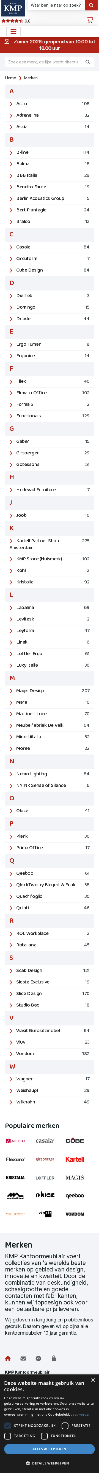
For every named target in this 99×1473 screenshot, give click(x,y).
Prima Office (53, 848)
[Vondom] (79, 1217)
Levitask (53, 619)
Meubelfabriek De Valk (53, 725)
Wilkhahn (53, 1102)
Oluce (53, 811)
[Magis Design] (79, 1181)
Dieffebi (53, 296)
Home (10, 78)
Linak (53, 642)
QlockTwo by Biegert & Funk (53, 885)
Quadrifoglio (53, 896)
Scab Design (53, 970)
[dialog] (49, 1423)
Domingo (53, 307)
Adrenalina (53, 115)
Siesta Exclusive (53, 982)
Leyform (53, 631)
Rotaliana (53, 945)
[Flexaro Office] (20, 1162)
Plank (53, 836)
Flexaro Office (53, 393)
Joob (53, 515)
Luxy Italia (53, 665)
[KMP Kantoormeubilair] (13, 8)
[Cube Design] (79, 1144)
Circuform (53, 259)
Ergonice (53, 356)
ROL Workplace (53, 933)
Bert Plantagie (53, 210)
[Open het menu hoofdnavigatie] (13, 31)
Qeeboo (53, 873)
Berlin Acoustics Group (53, 198)
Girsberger (53, 453)
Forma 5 (53, 404)
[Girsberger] (49, 1162)
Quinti (53, 908)
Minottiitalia (53, 737)
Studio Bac (53, 1005)
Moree (53, 748)
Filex (53, 381)
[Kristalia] (20, 1181)
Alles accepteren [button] (49, 1449)
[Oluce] (49, 1199)
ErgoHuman (53, 344)
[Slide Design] (20, 1217)
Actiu (53, 104)
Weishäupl (53, 1090)
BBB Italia (53, 175)
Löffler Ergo (53, 654)
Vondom (53, 1054)
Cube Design (53, 270)
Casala (53, 247)
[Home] (8, 1359)
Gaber (53, 441)
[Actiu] (20, 1144)
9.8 (27, 21)
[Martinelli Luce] (20, 1199)
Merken (31, 78)
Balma (53, 164)
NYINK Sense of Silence (53, 785)
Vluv (53, 1042)
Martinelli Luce (53, 714)
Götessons (53, 464)
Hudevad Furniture (53, 490)
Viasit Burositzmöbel (53, 1031)
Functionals (53, 416)
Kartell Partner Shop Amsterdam (49, 544)
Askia (53, 127)
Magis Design (53, 691)
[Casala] (49, 1144)
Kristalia (53, 582)
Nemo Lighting (53, 774)
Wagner (53, 1079)
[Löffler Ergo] (49, 1181)
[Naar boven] (38, 1359)
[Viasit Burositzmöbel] (49, 1217)
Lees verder (80, 1414)
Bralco (53, 221)
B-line (53, 152)
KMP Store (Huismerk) (53, 559)
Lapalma (53, 607)
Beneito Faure (53, 187)
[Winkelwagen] (90, 20)
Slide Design (53, 994)
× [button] (93, 1380)
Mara (53, 702)
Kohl (53, 570)
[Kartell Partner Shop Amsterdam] (79, 1162)
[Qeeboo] (79, 1199)
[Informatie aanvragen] (23, 1359)
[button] (49, 1463)
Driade (53, 319)
